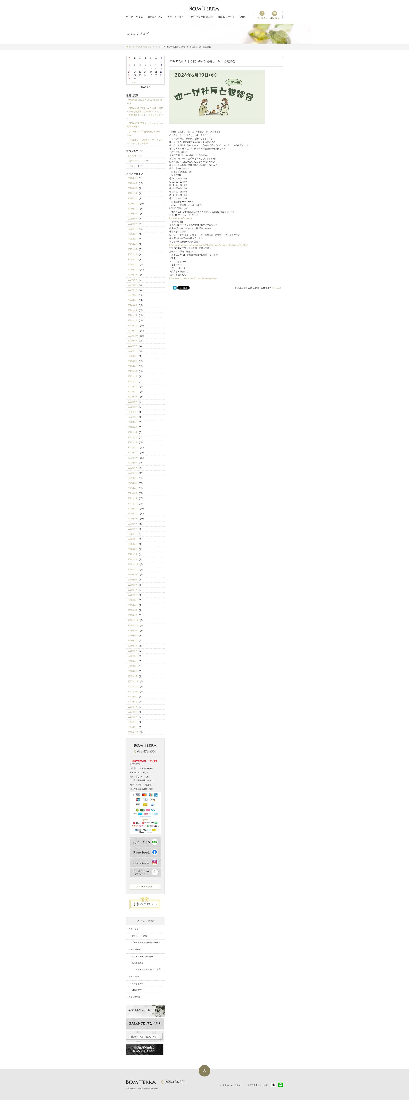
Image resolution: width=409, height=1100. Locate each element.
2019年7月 (133, 590)
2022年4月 (133, 427)
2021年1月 (133, 503)
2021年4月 (133, 488)
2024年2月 (133, 315)
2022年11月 (133, 391)
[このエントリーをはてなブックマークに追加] (175, 288)
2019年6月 (133, 595)
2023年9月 (133, 341)
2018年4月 (133, 661)
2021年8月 (133, 468)
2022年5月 (133, 422)
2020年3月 (133, 549)
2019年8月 (133, 585)
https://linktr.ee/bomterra (180, 218)
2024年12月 (133, 264)
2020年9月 (133, 524)
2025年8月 (133, 224)
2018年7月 (133, 646)
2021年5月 (133, 483)
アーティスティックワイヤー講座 (146, 969)
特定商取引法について (258, 1085)
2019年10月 (133, 574)
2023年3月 (133, 371)
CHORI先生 (137, 990)
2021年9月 (133, 463)
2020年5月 (133, 539)
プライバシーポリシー (232, 1085)
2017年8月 (133, 702)
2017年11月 (133, 686)
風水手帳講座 (137, 963)
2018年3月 (133, 666)
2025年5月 (133, 239)
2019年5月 (133, 600)
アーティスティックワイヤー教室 (146, 942)
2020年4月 (133, 544)
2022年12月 (133, 386)
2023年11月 (133, 330)
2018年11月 (133, 625)
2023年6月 (133, 356)
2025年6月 (133, 234)
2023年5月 (133, 361)
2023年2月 (133, 376)
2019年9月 (133, 580)
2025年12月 (133, 203)
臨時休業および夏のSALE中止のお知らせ (144, 101)
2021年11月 (133, 452)
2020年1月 (133, 559)
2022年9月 (133, 402)
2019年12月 (133, 564)
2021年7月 (133, 473)
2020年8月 (133, 529)
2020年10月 (133, 518)
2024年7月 (133, 290)
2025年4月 (133, 244)
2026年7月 (133, 178)
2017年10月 (133, 691)
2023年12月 (133, 325)
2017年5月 (133, 717)
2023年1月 (133, 381)
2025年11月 (133, 208)
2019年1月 (133, 615)
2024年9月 (133, 280)
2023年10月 (133, 336)
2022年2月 (133, 437)
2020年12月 (133, 508)
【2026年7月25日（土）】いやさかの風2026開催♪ (145, 125)
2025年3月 (133, 249)
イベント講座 (134, 949)
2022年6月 (133, 417)
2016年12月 (133, 732)
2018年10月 (133, 630)
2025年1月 (133, 259)
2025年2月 (133, 254)
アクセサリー (134, 929)
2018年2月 (133, 671)
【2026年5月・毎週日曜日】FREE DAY (143, 133)
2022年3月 (133, 432)
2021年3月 (133, 493)
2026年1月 (133, 198)
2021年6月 (133, 478)
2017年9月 (133, 696)
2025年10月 (133, 213)
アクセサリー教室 (139, 936)
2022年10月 (133, 396)
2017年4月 (133, 722)
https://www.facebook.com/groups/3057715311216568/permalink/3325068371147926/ (208, 245)
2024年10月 (133, 275)
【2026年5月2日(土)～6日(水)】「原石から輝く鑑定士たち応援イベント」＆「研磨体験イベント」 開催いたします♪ (145, 113)
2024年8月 (133, 285)
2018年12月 (133, 620)
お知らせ (132, 155)
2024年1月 (133, 320)
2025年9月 (133, 219)
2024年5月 (133, 300)
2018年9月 (133, 635)
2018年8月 (133, 640)
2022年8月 (133, 407)
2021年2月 (133, 498)
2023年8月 (133, 346)
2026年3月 (133, 188)
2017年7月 (133, 707)
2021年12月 (133, 447)
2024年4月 (133, 305)
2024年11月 (133, 269)
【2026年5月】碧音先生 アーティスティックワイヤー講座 (144, 142)
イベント (132, 166)
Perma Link (276, 288)
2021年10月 (133, 458)
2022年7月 (133, 412)
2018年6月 (133, 651)
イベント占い (134, 976)
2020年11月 (133, 513)
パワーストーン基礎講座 (142, 956)
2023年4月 (133, 366)
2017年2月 (133, 727)
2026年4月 (133, 183)
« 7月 (134, 82)
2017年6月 (133, 712)
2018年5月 (133, 656)
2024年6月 (133, 295)
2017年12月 (133, 681)
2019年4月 (133, 605)
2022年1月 (133, 442)
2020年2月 (133, 554)
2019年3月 (133, 610)
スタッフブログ (135, 161)
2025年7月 (133, 229)
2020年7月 (133, 534)
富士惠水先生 (137, 984)
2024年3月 (133, 310)
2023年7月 (133, 351)
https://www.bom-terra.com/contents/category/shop (192, 278)
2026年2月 (133, 193)
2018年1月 (133, 676)
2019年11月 (133, 569)
